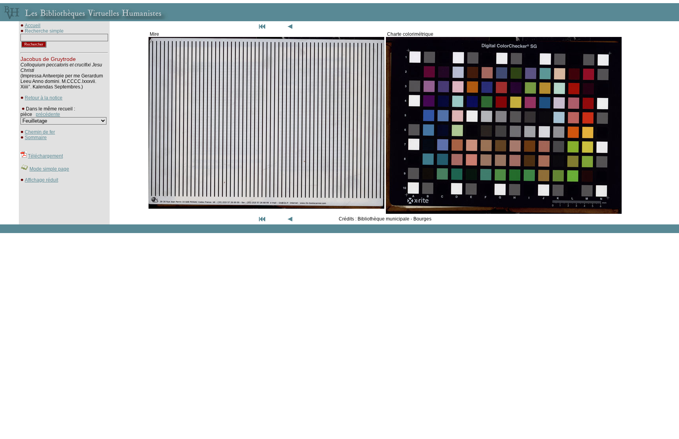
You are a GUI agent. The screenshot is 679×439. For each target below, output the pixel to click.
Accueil (32, 25)
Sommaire (36, 137)
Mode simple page (49, 169)
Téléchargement (45, 156)
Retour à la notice (43, 98)
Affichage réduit (41, 180)
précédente (48, 114)
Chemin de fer (40, 132)
